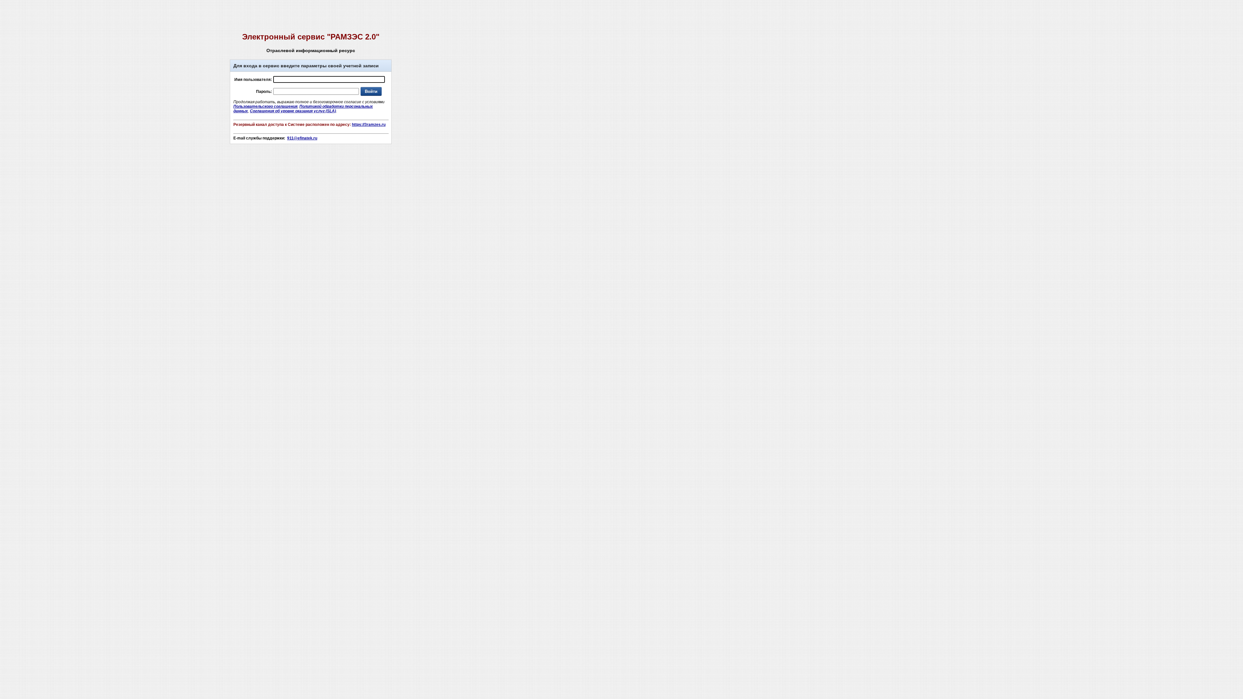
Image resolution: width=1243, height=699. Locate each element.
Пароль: (264, 91)
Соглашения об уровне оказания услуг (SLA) (293, 111)
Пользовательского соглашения (265, 106)
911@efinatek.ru (302, 138)
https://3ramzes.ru (369, 124)
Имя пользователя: (253, 79)
